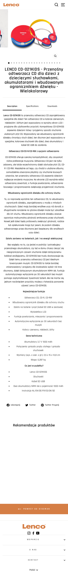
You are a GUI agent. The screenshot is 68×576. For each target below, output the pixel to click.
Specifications (32, 106)
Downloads (52, 106)
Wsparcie (33, 539)
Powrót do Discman (36, 509)
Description (12, 106)
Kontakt (33, 560)
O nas (33, 550)
